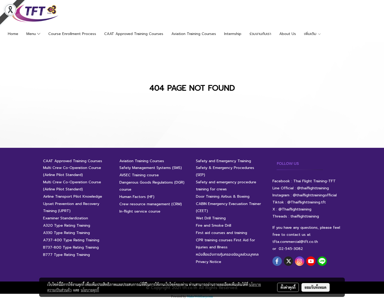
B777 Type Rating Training (66, 254)
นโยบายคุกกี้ (90, 290)
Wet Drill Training (211, 218)
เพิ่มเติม (311, 34)
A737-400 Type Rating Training (71, 240)
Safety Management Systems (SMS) (150, 168)
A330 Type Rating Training (66, 233)
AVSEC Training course (139, 175)
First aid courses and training (221, 233)
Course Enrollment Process (72, 34)
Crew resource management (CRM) (150, 204)
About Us (287, 34)
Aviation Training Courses (193, 34)
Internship (232, 34)
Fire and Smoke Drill (213, 225)
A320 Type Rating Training (66, 225)
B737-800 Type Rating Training (71, 247)
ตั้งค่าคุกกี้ (288, 287)
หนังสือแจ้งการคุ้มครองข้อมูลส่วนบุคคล (227, 254)
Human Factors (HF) (136, 197)
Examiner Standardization (65, 218)
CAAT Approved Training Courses (133, 34)
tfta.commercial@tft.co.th (295, 241)
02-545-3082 (291, 248)
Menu (31, 34)
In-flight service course (139, 211)
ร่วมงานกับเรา (260, 34)
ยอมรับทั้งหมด (316, 287)
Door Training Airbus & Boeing (222, 196)
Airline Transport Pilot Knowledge (72, 196)
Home (13, 34)
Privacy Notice (208, 262)
